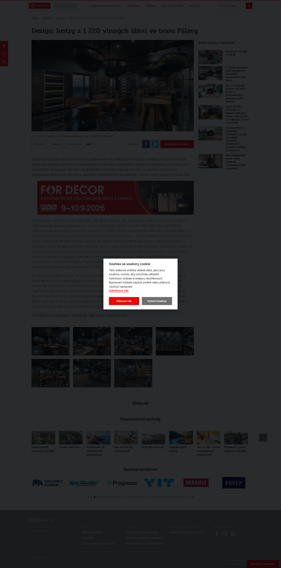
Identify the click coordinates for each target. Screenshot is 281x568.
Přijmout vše (124, 301)
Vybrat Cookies (156, 301)
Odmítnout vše (119, 290)
